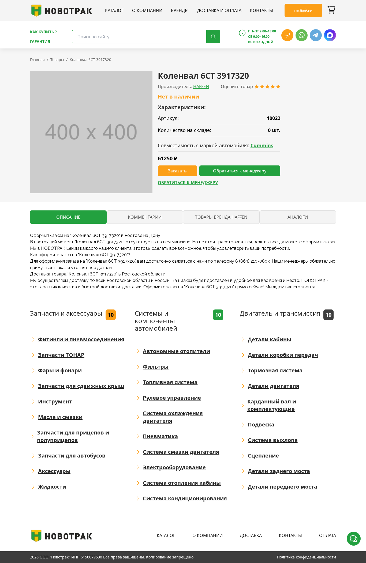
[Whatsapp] (302, 35)
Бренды (180, 10)
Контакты (261, 10)
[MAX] (330, 35)
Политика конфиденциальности (306, 557)
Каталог (114, 10)
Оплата (327, 535)
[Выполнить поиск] (213, 36)
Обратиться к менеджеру (188, 183)
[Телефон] (287, 35)
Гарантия (40, 41)
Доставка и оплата (219, 10)
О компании (147, 10)
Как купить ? (43, 31)
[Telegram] (316, 35)
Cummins (262, 145)
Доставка (251, 535)
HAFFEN (201, 86)
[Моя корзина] (331, 10)
